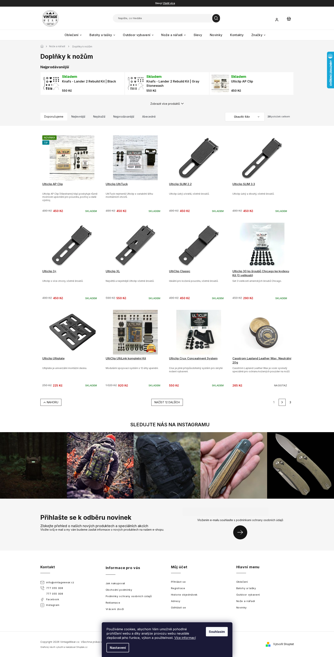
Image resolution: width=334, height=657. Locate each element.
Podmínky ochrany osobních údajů (129, 596)
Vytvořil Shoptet (283, 644)
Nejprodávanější (123, 116)
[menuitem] (73, 35)
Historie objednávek (184, 594)
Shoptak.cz (81, 647)
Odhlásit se (178, 607)
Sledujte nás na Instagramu (170, 424)
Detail (262, 341)
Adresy (175, 601)
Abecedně (149, 116)
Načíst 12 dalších (167, 402)
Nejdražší (99, 116)
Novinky (241, 607)
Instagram (52, 604)
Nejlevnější (78, 116)
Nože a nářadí (245, 601)
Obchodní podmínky (119, 589)
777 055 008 (54, 588)
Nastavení (118, 648)
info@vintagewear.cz (60, 582)
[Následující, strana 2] (282, 402)
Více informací (185, 638)
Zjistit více (169, 3)
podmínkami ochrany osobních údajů (259, 520)
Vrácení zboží (115, 609)
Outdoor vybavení (248, 594)
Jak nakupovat (115, 583)
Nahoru (52, 402)
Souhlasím (217, 632)
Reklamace (113, 602)
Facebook (52, 599)
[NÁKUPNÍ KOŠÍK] (289, 18)
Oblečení (242, 581)
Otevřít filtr (242, 116)
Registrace (178, 588)
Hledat (216, 18)
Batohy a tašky (246, 588)
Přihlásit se (241, 532)
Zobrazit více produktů (165, 103)
